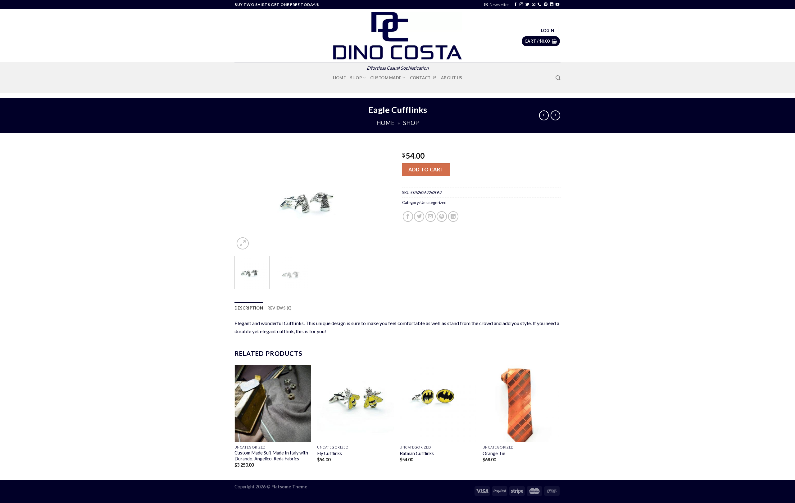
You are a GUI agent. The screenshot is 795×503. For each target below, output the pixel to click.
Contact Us (423, 77)
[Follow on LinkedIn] (551, 4)
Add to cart (425, 169)
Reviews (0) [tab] (279, 307)
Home (339, 77)
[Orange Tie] (521, 403)
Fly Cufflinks (329, 453)
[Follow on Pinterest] (545, 4)
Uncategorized (433, 202)
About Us (451, 77)
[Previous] (245, 198)
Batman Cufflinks (417, 453)
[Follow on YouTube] (557, 4)
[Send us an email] (533, 4)
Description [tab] (248, 307)
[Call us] (539, 4)
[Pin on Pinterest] (442, 216)
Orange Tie (494, 453)
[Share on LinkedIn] (453, 216)
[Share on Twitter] (419, 216)
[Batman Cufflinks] (438, 403)
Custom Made (385, 77)
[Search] (558, 78)
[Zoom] (243, 243)
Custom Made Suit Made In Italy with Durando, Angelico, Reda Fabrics (271, 455)
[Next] (382, 198)
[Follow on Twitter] (527, 4)
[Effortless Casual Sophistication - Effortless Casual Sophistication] (397, 35)
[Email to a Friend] (430, 216)
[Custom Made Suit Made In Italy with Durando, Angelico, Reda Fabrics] (272, 403)
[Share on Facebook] (408, 216)
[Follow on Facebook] (515, 4)
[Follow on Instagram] (521, 4)
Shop (356, 77)
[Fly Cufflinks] (355, 403)
